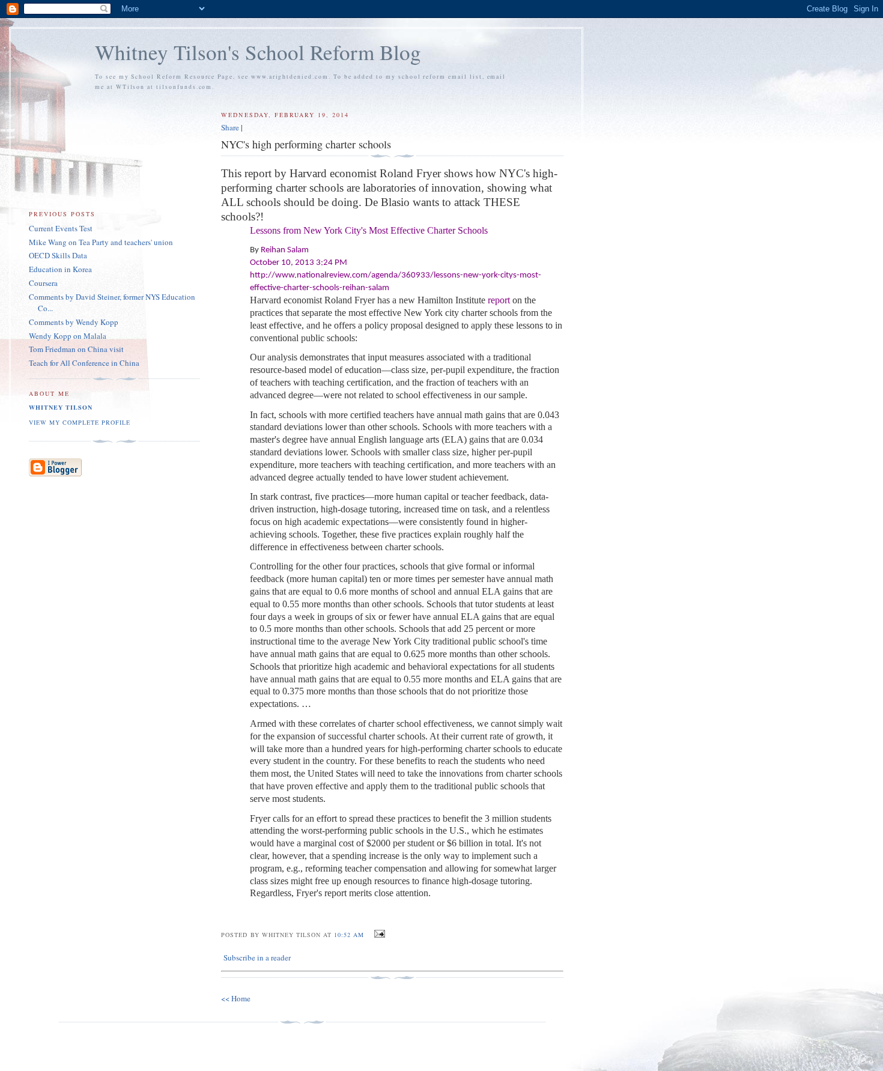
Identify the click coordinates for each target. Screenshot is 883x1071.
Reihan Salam (285, 250)
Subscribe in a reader (257, 957)
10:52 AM (349, 934)
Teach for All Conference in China (84, 362)
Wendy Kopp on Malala (67, 335)
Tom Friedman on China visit (76, 349)
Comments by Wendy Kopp (73, 322)
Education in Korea (60, 269)
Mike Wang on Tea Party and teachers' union (101, 242)
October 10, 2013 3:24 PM (298, 262)
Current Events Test (61, 228)
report (498, 300)
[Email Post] (378, 934)
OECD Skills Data (58, 255)
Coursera (43, 283)
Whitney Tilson (61, 407)
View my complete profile (79, 422)
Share (230, 127)
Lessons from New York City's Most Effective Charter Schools (369, 230)
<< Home (235, 998)
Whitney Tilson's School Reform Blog (258, 52)
